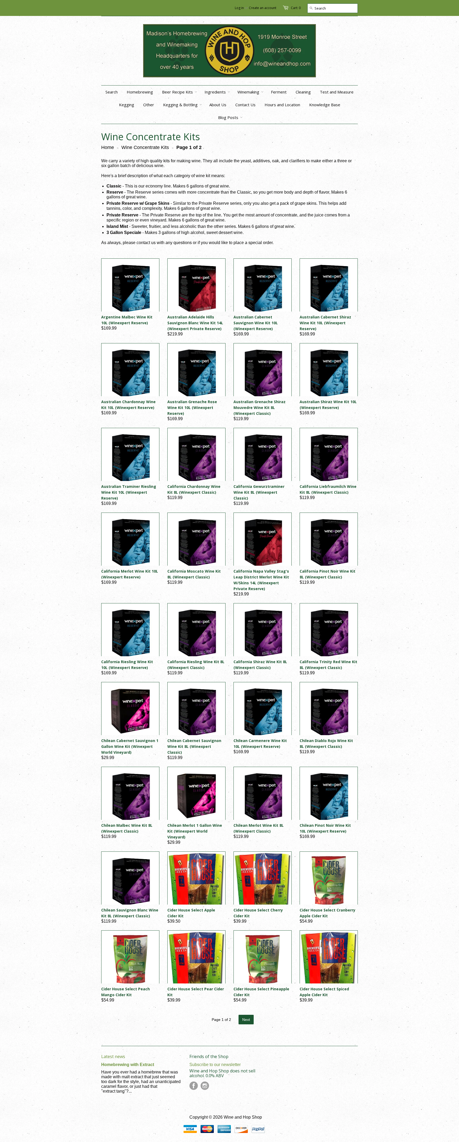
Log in (239, 8)
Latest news (113, 1056)
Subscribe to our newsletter (215, 1064)
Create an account (262, 8)
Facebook (193, 1085)
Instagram (205, 1085)
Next (246, 1019)
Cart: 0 (296, 8)
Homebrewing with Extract (127, 1064)
